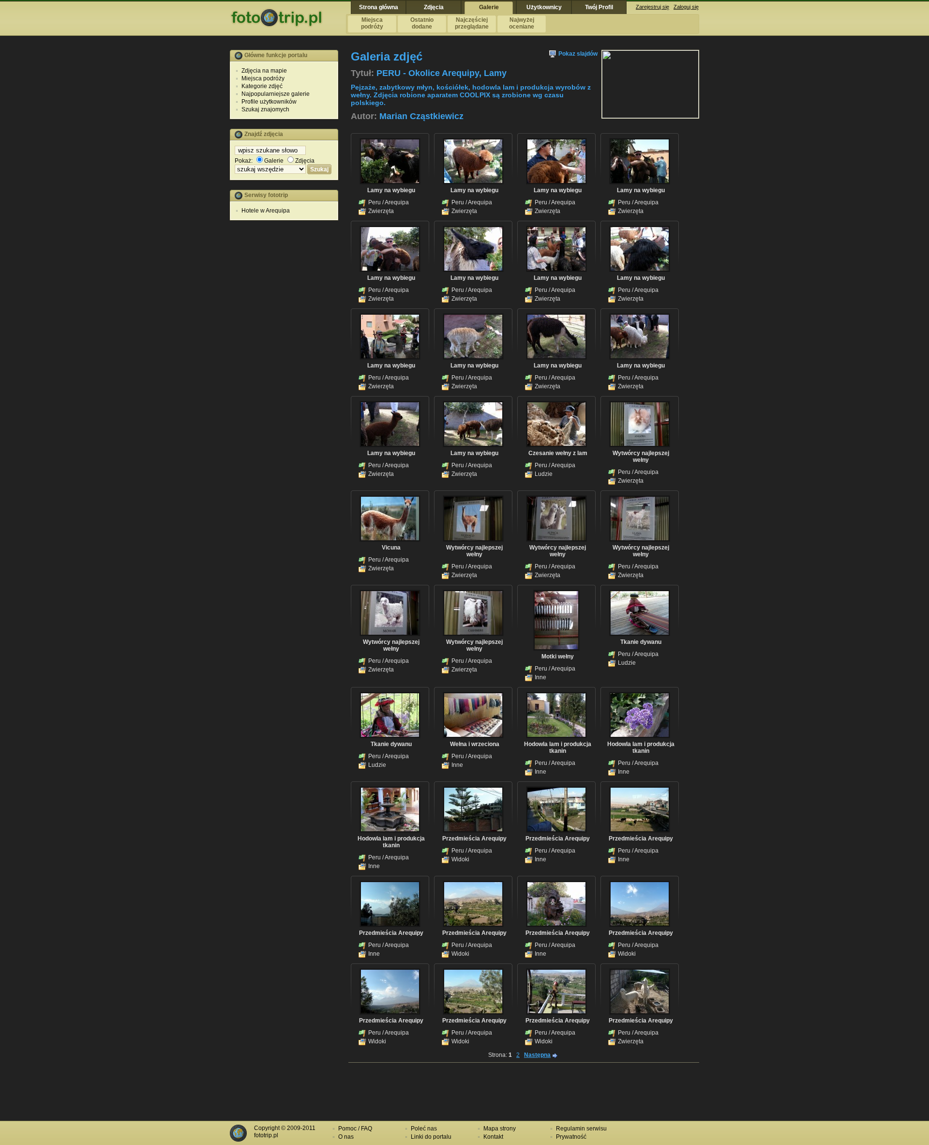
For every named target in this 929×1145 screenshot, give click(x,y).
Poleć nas (424, 1128)
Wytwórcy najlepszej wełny (641, 456)
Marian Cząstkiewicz (421, 116)
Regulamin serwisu (581, 1128)
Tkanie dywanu (640, 642)
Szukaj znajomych (265, 109)
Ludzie (544, 474)
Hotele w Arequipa (265, 210)
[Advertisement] (284, 375)
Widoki (460, 859)
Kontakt (493, 1136)
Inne (540, 677)
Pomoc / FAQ (355, 1128)
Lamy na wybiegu (391, 190)
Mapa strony (499, 1128)
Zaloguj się (686, 7)
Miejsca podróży (263, 78)
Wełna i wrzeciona (474, 744)
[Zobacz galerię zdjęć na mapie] (650, 116)
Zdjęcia (305, 160)
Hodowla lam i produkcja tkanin (557, 747)
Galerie (274, 160)
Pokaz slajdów (577, 53)
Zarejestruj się (652, 7)
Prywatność (571, 1136)
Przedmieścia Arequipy (474, 838)
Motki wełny (557, 656)
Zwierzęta (381, 211)
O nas (346, 1136)
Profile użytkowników (269, 101)
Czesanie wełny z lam (557, 453)
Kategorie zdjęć (262, 86)
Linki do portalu (431, 1136)
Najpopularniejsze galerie (275, 94)
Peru (374, 202)
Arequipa (397, 202)
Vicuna (391, 547)
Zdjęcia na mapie (264, 70)
